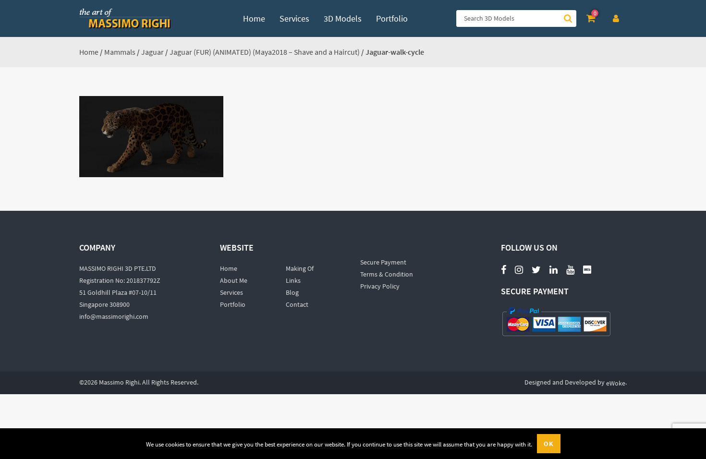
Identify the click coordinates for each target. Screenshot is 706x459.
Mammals (119, 52)
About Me (233, 280)
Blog (292, 292)
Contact (297, 304)
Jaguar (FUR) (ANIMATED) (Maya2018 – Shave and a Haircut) (265, 52)
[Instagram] (519, 269)
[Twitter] (536, 269)
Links (293, 280)
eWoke (615, 383)
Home (88, 52)
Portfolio (232, 304)
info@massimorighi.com (113, 316)
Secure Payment (383, 262)
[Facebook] (503, 269)
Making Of (300, 268)
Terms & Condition (386, 274)
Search (568, 18)
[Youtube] (570, 264)
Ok (549, 443)
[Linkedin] (553, 269)
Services (231, 292)
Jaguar (152, 52)
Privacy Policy (380, 286)
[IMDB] (587, 269)
